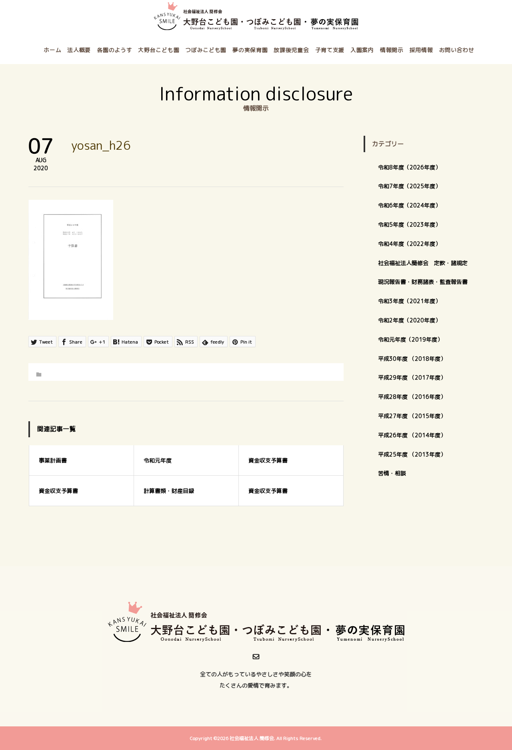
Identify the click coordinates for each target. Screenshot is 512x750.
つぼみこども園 (205, 50)
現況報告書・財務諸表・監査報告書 (423, 282)
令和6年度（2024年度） (409, 205)
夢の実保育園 (250, 50)
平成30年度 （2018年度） (412, 358)
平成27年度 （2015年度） (412, 416)
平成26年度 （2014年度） (412, 435)
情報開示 (392, 50)
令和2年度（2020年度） (409, 320)
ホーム (52, 50)
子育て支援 (330, 50)
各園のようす (114, 50)
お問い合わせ (456, 50)
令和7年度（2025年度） (409, 186)
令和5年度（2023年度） (409, 224)
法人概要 (79, 50)
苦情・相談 (392, 473)
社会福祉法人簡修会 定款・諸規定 (423, 263)
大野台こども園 (158, 50)
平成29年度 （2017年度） (415, 377)
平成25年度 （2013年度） (412, 454)
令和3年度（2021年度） (409, 301)
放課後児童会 (291, 50)
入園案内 (362, 50)
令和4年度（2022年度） (409, 243)
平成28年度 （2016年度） (412, 396)
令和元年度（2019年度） (410, 339)
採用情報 (421, 50)
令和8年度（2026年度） (409, 167)
